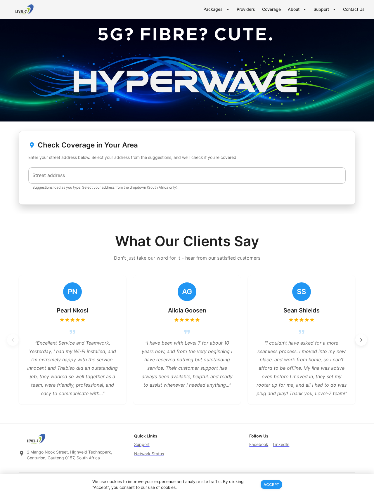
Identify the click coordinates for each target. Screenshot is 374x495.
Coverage (271, 9)
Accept (271, 484)
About (293, 9)
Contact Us (354, 9)
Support (321, 9)
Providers (246, 9)
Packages (213, 9)
